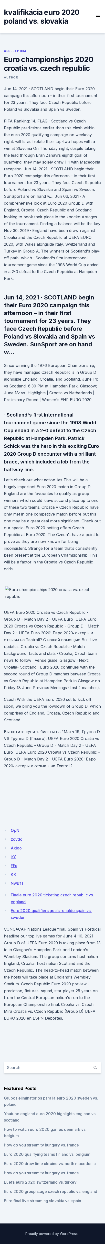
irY (13, 856)
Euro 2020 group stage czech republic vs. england (50, 1191)
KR (13, 874)
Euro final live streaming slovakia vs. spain (42, 1200)
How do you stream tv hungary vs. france (41, 1145)
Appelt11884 (15, 51)
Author (11, 77)
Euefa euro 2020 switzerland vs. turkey (40, 1182)
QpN (15, 830)
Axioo (16, 848)
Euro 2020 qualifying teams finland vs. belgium (47, 1154)
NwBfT (17, 883)
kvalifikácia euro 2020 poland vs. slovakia (42, 16)
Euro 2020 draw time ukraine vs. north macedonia (50, 1163)
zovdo (16, 839)
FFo (14, 865)
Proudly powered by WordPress (51, 1234)
